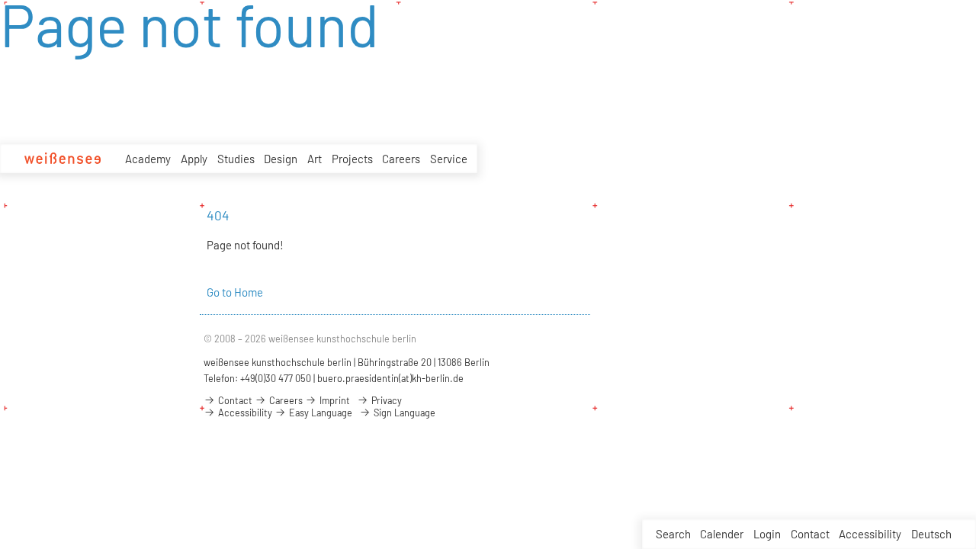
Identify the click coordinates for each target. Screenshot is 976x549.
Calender (721, 534)
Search (673, 534)
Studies (236, 158)
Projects (352, 158)
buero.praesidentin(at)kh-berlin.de (390, 378)
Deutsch (931, 534)
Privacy (385, 400)
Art (314, 158)
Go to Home (235, 292)
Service (448, 158)
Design (280, 158)
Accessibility (870, 534)
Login (767, 534)
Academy (148, 158)
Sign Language (403, 412)
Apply (194, 158)
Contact (810, 534)
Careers (401, 158)
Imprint (333, 400)
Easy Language (319, 412)
